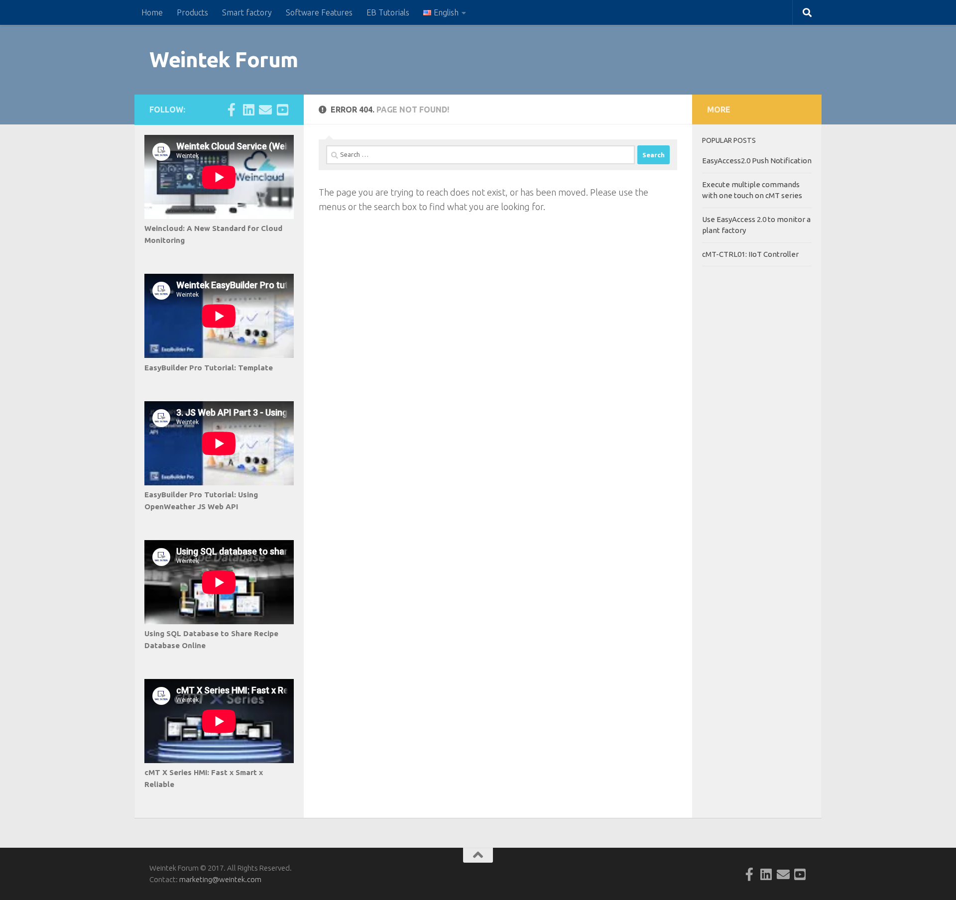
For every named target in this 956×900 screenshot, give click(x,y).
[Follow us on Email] (265, 109)
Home (152, 12)
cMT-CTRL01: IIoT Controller (750, 254)
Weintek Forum (223, 59)
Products (192, 12)
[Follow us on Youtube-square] (282, 109)
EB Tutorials (387, 12)
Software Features (319, 12)
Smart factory (247, 12)
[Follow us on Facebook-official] (231, 109)
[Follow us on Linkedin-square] (248, 109)
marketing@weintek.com (220, 879)
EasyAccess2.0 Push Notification (757, 160)
